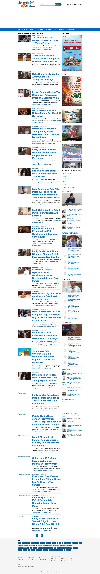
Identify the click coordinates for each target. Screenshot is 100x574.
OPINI (64, 182)
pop (56, 550)
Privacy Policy (32, 563)
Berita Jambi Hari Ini (35, 543)
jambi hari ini (20, 545)
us (64, 550)
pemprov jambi (39, 550)
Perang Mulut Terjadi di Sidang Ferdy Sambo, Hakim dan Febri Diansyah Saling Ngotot (46, 133)
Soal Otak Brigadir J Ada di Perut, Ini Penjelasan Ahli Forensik (46, 212)
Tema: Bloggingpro (55, 571)
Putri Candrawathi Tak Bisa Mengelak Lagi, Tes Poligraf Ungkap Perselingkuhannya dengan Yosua (46, 316)
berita (29, 543)
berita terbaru (42, 543)
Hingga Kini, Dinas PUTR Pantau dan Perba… (74, 374)
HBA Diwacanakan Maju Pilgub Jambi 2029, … (73, 296)
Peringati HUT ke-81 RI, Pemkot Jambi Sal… (73, 312)
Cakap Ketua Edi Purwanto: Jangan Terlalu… (74, 340)
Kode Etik (30, 559)
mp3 (67, 547)
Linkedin (53, 560)
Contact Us (31, 557)
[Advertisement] (50, 17)
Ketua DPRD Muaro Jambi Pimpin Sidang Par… (73, 389)
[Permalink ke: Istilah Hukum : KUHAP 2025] (72, 199)
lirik (55, 547)
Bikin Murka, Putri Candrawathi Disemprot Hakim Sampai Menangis (45, 335)
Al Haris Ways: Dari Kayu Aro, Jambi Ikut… (74, 251)
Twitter (63, 558)
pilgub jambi (45, 550)
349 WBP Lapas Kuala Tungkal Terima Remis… (73, 302)
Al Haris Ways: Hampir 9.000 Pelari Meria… (73, 269)
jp (36, 545)
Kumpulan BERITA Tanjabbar (23, 547)
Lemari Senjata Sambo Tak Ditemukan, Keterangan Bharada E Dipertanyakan (46, 94)
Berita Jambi (70, 294)
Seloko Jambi (65, 413)
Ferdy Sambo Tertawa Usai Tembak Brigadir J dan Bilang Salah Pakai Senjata (46, 521)
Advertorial (66, 369)
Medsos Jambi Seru (22, 566)
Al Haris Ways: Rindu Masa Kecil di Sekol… (74, 275)
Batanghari (24, 543)
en (57, 543)
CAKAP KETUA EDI (67, 322)
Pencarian (58, 4)
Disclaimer (31, 566)
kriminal (44, 545)
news (29, 550)
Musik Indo (20, 550)
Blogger (74, 560)
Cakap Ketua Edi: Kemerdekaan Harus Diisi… (74, 352)
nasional (25, 550)
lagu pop (51, 547)
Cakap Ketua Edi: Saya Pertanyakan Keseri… (73, 358)
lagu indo (46, 547)
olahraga (33, 550)
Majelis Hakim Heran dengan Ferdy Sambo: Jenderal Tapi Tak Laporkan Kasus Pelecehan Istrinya (46, 420)
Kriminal (37, 126)
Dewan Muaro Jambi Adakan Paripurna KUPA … (73, 395)
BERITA (65, 176)
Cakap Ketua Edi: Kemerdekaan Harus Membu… (73, 364)
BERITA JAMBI (67, 179)
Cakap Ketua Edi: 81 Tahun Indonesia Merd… (74, 346)
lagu (31, 547)
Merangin (63, 547)
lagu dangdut (40, 547)
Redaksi (41, 563)
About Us (20, 557)
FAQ (39, 557)
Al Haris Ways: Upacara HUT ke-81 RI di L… (73, 257)
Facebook (54, 558)
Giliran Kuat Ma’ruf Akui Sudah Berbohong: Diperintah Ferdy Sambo (45, 460)
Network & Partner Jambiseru (43, 560)
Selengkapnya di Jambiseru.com (41, 49)
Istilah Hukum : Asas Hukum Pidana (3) (73, 222)
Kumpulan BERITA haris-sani (53, 545)
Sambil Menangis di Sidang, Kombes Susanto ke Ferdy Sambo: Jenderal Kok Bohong (46, 441)
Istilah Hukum (66, 191)
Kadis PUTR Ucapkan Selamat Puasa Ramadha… (74, 379)
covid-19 (54, 543)
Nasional (37, 207)
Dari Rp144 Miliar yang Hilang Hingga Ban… (73, 307)
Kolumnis (75, 214)
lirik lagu (58, 547)
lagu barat (35, 547)
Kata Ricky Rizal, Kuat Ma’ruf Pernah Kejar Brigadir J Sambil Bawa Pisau (44, 501)
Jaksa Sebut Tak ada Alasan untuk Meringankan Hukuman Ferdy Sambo (46, 58)
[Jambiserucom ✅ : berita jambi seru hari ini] (26, 4)
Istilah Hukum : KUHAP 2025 (69, 206)
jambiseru (26, 545)
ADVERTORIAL (67, 173)
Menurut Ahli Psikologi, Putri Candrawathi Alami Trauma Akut (44, 173)
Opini (69, 305)
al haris (19, 543)
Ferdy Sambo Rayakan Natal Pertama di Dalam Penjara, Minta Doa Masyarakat (44, 154)
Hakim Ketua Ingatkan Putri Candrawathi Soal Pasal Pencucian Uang (46, 296)
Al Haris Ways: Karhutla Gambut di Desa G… (73, 263)
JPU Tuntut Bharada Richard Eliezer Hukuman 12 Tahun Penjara (45, 40)
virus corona (68, 550)
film (60, 543)
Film (69, 315)
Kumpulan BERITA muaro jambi (66, 545)
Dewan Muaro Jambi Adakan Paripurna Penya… (73, 384)
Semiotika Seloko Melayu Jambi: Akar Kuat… (74, 426)
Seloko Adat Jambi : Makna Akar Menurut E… (74, 431)
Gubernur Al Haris (67, 543)
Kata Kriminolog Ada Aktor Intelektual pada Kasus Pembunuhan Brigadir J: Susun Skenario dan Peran (46, 193)
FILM (64, 184)
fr (62, 543)
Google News (21, 559)
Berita (33, 35)
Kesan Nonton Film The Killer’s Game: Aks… (73, 317)
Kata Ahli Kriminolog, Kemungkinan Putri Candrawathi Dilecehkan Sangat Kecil (45, 232)
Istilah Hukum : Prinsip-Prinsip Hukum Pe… (74, 211)
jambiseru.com (32, 545)
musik (71, 547)
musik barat (75, 547)
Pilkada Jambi (51, 550)
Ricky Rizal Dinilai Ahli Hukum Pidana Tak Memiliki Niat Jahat (46, 113)
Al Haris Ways (71, 248)
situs (59, 550)
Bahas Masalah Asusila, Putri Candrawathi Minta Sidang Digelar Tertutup (44, 377)
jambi (80, 543)
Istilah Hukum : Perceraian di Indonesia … (73, 217)
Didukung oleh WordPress (46, 571)
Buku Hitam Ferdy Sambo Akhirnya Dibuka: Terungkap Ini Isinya (45, 76)
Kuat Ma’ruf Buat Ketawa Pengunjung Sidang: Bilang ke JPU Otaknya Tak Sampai (46, 480)
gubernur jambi (75, 543)
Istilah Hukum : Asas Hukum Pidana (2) (73, 228)
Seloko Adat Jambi (68, 399)
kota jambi (40, 545)
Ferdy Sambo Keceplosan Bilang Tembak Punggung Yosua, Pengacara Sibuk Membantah (45, 399)
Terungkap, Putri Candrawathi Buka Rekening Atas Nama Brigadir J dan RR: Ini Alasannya (43, 356)
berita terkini (48, 543)
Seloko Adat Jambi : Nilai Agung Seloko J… (74, 436)
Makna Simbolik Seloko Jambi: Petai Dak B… (74, 420)
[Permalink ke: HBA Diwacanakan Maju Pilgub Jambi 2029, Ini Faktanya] (72, 287)
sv (62, 550)
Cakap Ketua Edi (71, 337)
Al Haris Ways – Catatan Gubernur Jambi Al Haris (70, 232)
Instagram (74, 558)
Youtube (63, 560)
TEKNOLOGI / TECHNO (69, 187)
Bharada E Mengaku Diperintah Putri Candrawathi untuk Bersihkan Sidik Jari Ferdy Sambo (46, 275)
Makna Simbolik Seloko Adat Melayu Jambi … (70, 415)
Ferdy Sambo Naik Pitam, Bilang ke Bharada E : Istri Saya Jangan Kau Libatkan (46, 254)
